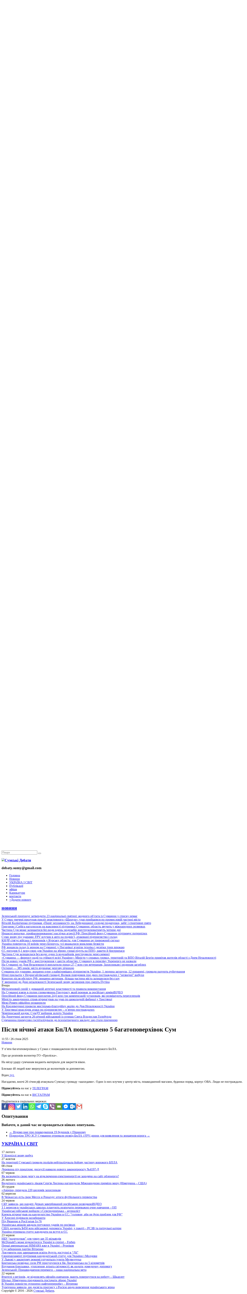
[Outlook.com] (72, 1106)
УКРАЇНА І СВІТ (20, 882)
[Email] (59, 1106)
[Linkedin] (25, 1106)
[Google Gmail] (79, 1106)
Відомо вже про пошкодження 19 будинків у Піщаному (47, 1132)
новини (9, 907)
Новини (14, 879)
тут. (11, 1075)
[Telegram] (38, 1106)
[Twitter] (18, 1106)
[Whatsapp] (32, 1106)
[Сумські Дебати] (16, 860)
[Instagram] (11, 1106)
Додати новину (20, 899)
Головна (14, 875)
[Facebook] (5, 1106)
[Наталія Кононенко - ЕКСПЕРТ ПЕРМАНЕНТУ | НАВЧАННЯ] (123, 118)
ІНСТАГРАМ (41, 1094)
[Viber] (52, 1106)
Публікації (16, 885)
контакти (15, 896)
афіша (13, 889)
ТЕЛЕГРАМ (40, 1088)
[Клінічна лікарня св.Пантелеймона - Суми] (123, 29)
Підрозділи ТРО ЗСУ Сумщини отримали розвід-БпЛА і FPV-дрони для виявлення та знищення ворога (79, 1135)
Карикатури (17, 892)
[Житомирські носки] (123, 88)
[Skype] (45, 1106)
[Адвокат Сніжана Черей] (123, 59)
